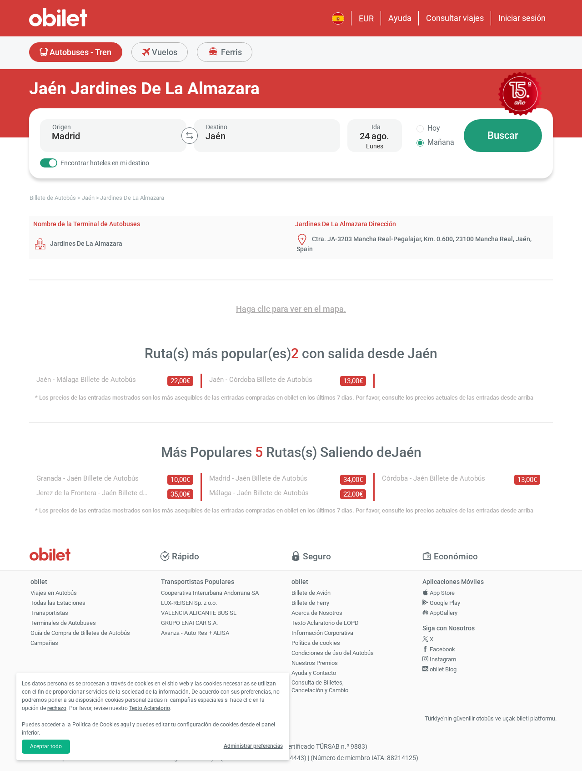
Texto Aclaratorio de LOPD (325, 622)
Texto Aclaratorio (149, 708)
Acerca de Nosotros (316, 612)
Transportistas (49, 612)
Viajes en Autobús (53, 592)
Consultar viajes (455, 18)
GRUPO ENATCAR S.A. (189, 622)
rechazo (56, 708)
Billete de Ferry (310, 602)
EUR (366, 18)
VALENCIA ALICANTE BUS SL (198, 612)
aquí (125, 724)
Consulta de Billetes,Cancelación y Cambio (319, 686)
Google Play (444, 602)
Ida (376, 127)
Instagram (442, 659)
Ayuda (399, 18)
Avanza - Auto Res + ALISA (195, 632)
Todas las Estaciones (57, 602)
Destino (216, 127)
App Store (441, 592)
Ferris (230, 52)
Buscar (502, 135)
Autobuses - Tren (79, 52)
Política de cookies (315, 642)
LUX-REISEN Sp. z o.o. (189, 602)
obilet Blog (442, 669)
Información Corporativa (322, 632)
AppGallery (442, 612)
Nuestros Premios (314, 662)
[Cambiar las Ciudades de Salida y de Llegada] (189, 135)
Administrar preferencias (253, 746)
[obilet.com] (80, 25)
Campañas (44, 642)
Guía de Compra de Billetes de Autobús (80, 632)
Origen (61, 127)
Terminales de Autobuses (63, 622)
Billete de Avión (311, 592)
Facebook (441, 649)
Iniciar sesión (522, 18)
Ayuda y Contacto (313, 673)
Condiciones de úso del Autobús (332, 652)
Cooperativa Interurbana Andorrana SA (210, 592)
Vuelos (163, 52)
